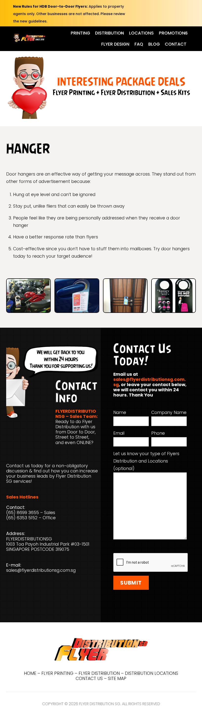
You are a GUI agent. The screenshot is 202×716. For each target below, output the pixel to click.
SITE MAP (117, 678)
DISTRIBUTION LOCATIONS (151, 673)
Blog (154, 44)
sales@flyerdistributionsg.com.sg (41, 570)
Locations (141, 33)
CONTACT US (89, 678)
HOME (30, 673)
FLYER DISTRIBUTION (99, 673)
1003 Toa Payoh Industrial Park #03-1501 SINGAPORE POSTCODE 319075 (47, 546)
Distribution (109, 33)
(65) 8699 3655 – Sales (30, 513)
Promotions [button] (173, 33)
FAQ (139, 44)
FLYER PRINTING (57, 673)
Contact (175, 44)
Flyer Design (115, 44)
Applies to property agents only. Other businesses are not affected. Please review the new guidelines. (69, 14)
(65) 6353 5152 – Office (31, 518)
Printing (80, 33)
